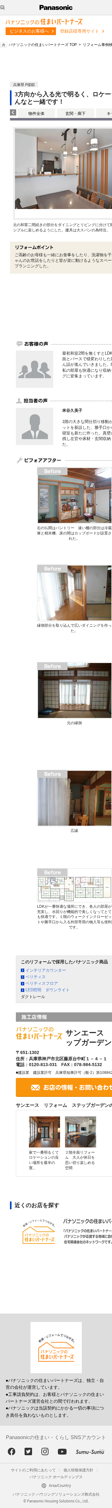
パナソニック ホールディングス (56, 1477)
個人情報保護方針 (78, 1470)
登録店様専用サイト (79, 31)
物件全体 (36, 113)
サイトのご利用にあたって (33, 1470)
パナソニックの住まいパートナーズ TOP (43, 45)
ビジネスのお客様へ (29, 31)
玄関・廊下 (75, 113)
